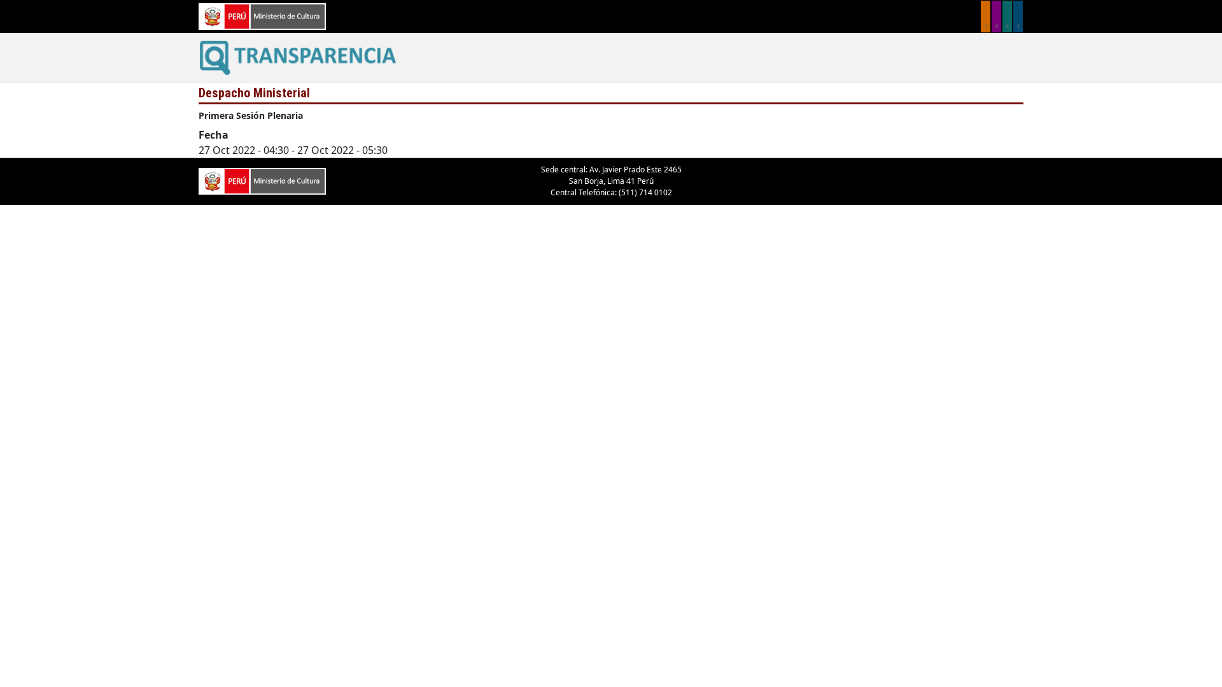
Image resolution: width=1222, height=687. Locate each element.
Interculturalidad (1007, 16)
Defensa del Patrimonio (1018, 16)
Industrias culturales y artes (996, 16)
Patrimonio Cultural (985, 16)
